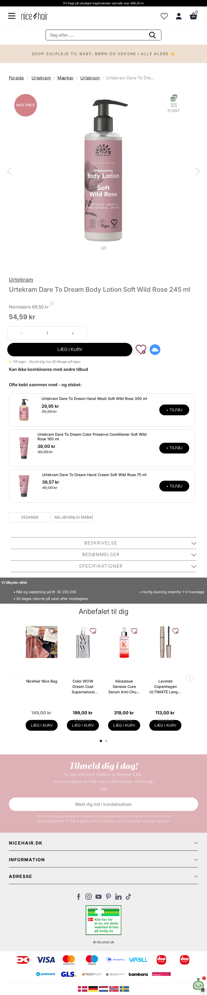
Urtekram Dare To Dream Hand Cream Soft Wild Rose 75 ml (94, 474)
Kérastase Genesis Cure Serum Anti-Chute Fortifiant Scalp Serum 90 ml (124, 687)
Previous (10, 172)
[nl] (104, 988)
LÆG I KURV (69, 349)
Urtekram (41, 77)
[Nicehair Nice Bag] (42, 642)
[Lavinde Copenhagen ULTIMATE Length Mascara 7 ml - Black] (165, 642)
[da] (83, 988)
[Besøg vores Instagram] (88, 898)
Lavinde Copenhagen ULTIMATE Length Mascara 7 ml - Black (165, 687)
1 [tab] (101, 741)
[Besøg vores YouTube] (98, 898)
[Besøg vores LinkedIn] (118, 898)
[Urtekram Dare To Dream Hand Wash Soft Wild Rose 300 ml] (24, 409)
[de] (93, 988)
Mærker (65, 77)
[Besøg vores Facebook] (78, 898)
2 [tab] (107, 741)
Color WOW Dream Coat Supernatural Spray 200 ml (83, 687)
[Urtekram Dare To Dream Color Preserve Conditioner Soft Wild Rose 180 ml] (24, 447)
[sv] (124, 988)
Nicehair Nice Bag (41, 681)
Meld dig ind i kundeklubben (103, 804)
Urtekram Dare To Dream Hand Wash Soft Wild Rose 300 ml (94, 398)
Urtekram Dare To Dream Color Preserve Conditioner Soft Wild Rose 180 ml (92, 436)
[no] (114, 988)
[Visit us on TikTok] (128, 898)
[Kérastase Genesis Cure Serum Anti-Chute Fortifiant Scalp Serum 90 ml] (124, 642)
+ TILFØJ (174, 409)
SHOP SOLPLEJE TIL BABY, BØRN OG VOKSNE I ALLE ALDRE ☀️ (103, 53)
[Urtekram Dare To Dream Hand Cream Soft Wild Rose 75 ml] (24, 485)
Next (196, 172)
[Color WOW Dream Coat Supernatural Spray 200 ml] (83, 642)
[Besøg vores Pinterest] (108, 898)
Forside (16, 77)
